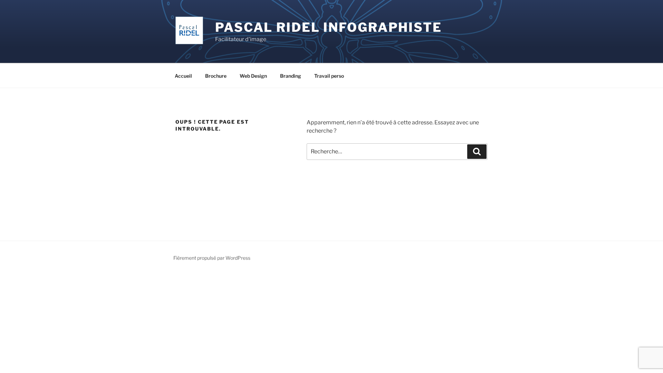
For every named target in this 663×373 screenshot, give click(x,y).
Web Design (253, 76)
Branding (290, 76)
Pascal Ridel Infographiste (328, 27)
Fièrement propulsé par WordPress (211, 258)
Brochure (216, 76)
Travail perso (329, 76)
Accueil (183, 76)
